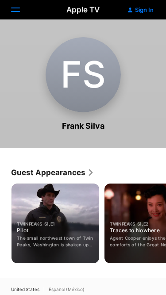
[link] (52, 172)
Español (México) (67, 289)
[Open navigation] (21, 9)
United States (25, 289)
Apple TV (83, 9)
